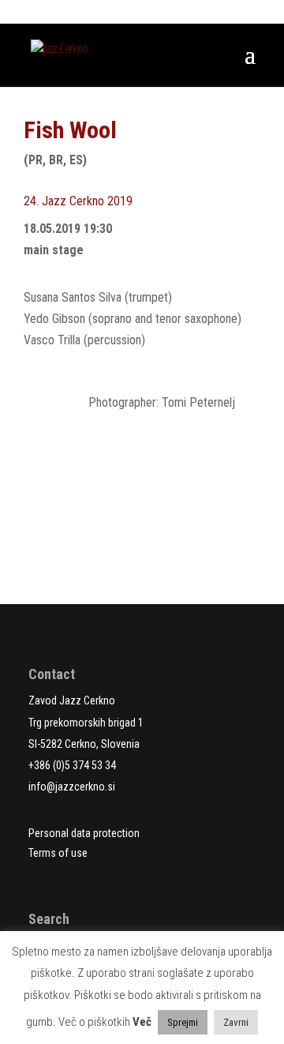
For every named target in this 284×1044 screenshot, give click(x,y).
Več (142, 1022)
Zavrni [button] (235, 1022)
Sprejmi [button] (182, 1022)
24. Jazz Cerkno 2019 (78, 200)
